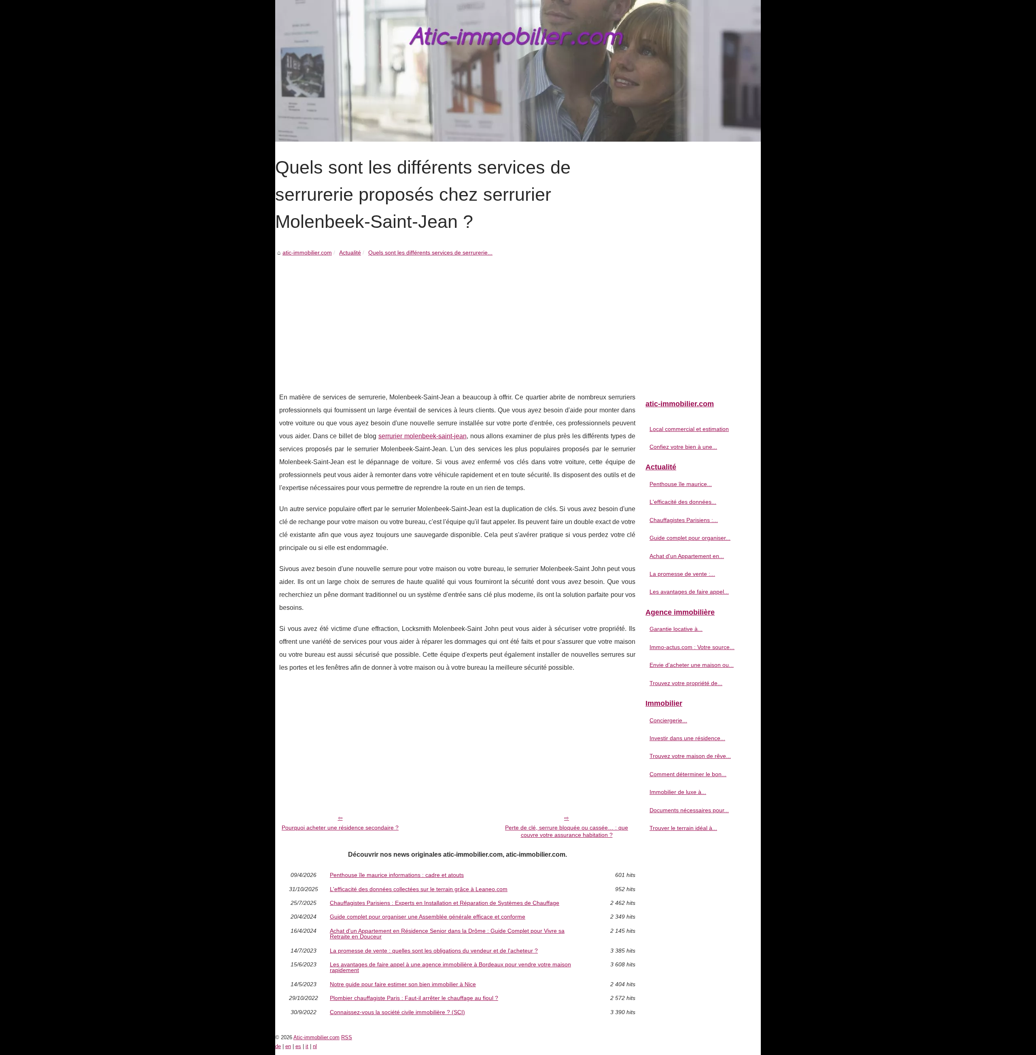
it (307, 1046)
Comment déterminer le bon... (688, 774)
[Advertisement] (457, 318)
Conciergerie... (668, 720)
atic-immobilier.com (307, 252)
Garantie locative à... (676, 629)
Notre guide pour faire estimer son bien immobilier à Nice (403, 984)
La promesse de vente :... (682, 574)
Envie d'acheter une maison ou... (692, 665)
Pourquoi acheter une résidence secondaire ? (340, 827)
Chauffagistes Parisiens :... (684, 520)
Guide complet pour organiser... (690, 538)
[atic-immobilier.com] (518, 71)
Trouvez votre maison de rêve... (690, 756)
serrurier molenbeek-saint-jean (422, 436)
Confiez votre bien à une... (683, 447)
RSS (346, 1037)
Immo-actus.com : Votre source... (692, 647)
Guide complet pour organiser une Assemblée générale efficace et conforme (427, 916)
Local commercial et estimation (689, 429)
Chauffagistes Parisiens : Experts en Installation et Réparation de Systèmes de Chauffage (444, 903)
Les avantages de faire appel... (689, 591)
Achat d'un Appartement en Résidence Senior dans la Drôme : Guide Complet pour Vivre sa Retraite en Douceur (447, 934)
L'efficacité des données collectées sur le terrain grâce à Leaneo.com (418, 889)
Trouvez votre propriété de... (686, 683)
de (278, 1046)
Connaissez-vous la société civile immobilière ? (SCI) (397, 1012)
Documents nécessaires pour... (689, 810)
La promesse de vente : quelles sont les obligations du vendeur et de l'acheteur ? (434, 950)
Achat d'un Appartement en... (687, 556)
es (298, 1046)
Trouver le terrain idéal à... (683, 828)
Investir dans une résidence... (687, 738)
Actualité (350, 252)
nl (315, 1046)
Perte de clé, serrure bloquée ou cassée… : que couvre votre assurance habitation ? (566, 831)
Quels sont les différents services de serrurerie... (430, 252)
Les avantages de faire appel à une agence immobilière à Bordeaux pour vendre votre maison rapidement (450, 967)
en (288, 1046)
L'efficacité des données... (683, 502)
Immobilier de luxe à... (678, 792)
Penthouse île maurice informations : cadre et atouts (397, 875)
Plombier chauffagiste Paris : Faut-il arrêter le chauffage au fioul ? (414, 998)
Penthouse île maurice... (681, 484)
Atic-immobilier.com (316, 1037)
